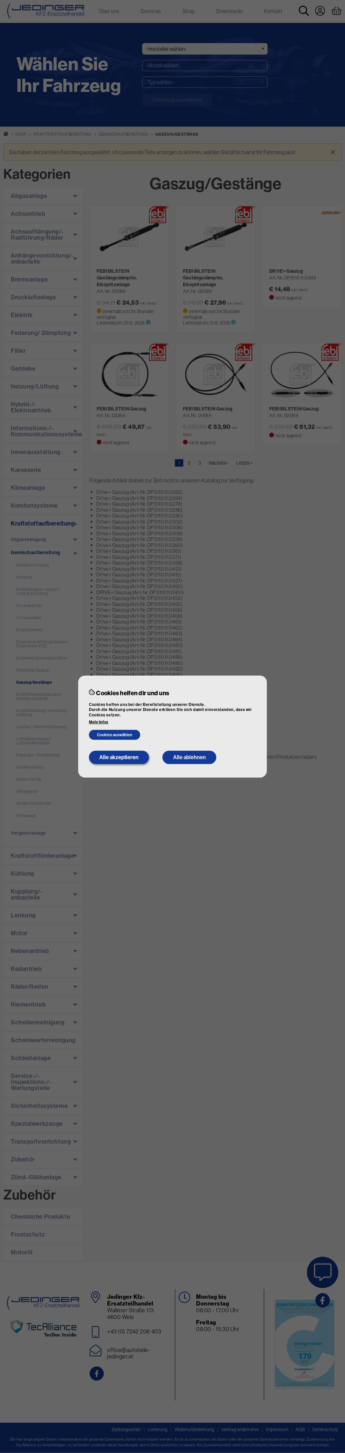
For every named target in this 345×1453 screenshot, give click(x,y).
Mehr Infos (98, 722)
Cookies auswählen (114, 735)
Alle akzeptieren (118, 757)
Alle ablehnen (189, 757)
